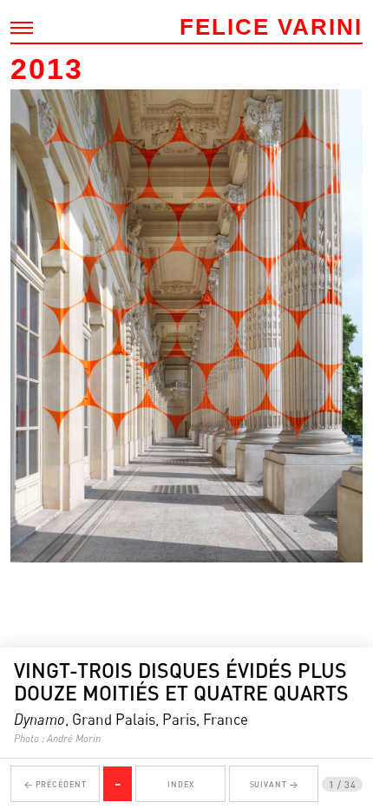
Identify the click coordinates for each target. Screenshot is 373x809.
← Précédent (55, 784)
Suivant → (274, 784)
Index (180, 784)
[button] (31, 423)
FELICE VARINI (271, 27)
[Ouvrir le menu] (21, 28)
